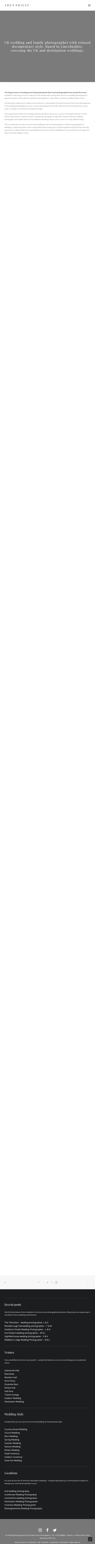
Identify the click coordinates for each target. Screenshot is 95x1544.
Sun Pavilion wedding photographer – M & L (24, 1333)
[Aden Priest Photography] (16, 5)
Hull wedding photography (16, 1491)
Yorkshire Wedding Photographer (20, 1505)
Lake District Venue (13, 1058)
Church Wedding (12, 1432)
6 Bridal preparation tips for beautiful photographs (33, 675)
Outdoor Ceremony (13, 1457)
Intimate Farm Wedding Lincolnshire (25, 391)
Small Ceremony (11, 1453)
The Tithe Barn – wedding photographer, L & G (26, 1322)
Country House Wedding (15, 1429)
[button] (89, 5)
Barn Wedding (11, 1436)
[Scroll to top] (90, 1539)
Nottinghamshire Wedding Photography (23, 1508)
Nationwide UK (74, 1542)
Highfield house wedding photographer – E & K (26, 1336)
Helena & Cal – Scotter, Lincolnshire (24, 1243)
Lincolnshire (31, 1542)
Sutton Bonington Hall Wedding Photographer (30, 202)
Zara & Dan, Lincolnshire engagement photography (33, 581)
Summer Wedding (12, 1443)
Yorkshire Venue (20, 869)
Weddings (10, 206)
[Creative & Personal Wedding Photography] (47, 1523)
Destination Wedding (14, 1401)
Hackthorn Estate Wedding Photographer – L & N (27, 1329)
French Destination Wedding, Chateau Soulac (30, 486)
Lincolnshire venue (27, 396)
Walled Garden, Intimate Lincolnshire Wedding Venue (34, 770)
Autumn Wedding (12, 1446)
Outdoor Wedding (12, 1398)
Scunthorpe (54, 1542)
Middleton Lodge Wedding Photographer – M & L (27, 1339)
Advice (16, 680)
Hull (38, 1542)
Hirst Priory (9, 1380)
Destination (63, 1542)
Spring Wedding (11, 1439)
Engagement (11, 301)
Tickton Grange (11, 1394)
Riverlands (9, 1374)
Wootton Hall (10, 1377)
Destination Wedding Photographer (21, 1501)
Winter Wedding (11, 1450)
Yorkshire (44, 1542)
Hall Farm (8, 1391)
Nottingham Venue (21, 206)
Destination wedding (23, 301)
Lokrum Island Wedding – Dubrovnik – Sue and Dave (34, 959)
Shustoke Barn (11, 1384)
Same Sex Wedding (13, 1460)
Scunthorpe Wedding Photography (20, 1494)
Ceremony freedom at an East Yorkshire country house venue (38, 1149)
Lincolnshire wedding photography (20, 1498)
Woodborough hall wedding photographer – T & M (28, 1326)
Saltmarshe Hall (11, 1370)
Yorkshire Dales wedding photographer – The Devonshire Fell (38, 865)
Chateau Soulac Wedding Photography (26, 296)
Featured (31, 206)
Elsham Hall (9, 1387)
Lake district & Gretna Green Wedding (26, 1054)
